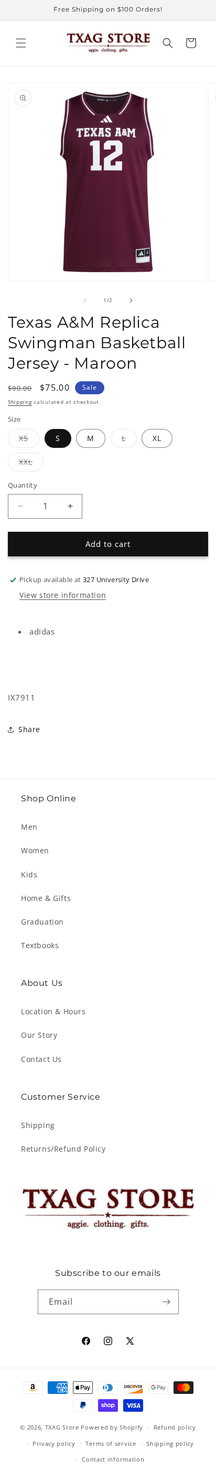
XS (29, 440)
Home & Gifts (46, 898)
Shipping (20, 401)
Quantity (22, 485)
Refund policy (175, 1427)
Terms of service (110, 1443)
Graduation (42, 922)
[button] (21, 43)
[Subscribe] (166, 1302)
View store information (62, 595)
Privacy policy (54, 1443)
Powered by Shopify (112, 1427)
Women (35, 850)
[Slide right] (131, 300)
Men (29, 827)
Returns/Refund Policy (63, 1149)
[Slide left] (84, 300)
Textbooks (40, 945)
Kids (29, 874)
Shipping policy (170, 1443)
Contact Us (41, 1059)
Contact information (113, 1459)
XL (157, 438)
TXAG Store (63, 1427)
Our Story (39, 1035)
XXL (31, 463)
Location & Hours (53, 1011)
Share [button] (29, 729)
